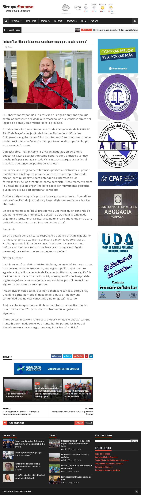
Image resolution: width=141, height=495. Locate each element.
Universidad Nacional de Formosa (109, 463)
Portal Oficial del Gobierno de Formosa (111, 460)
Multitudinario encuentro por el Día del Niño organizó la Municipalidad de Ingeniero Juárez (76, 443)
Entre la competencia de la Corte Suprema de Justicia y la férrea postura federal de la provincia (30, 443)
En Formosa (16, 21)
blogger (89, 423)
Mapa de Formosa (102, 453)
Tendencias (72, 21)
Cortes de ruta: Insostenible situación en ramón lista (16, 395)
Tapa (10, 47)
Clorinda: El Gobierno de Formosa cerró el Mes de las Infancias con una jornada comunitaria (78, 393)
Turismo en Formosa (103, 466)
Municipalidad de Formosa (106, 457)
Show (83, 21)
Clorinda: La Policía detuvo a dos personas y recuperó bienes (76, 467)
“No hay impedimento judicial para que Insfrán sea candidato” (28, 454)
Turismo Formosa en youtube (107, 470)
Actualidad (31, 21)
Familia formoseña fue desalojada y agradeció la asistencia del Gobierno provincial (27, 466)
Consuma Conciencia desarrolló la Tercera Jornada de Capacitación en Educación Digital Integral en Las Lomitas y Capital (48, 392)
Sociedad (58, 21)
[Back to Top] (136, 491)
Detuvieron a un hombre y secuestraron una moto (76, 478)
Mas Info (94, 21)
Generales (45, 21)
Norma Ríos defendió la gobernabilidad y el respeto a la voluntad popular (30, 476)
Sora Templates (25, 491)
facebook (79, 423)
